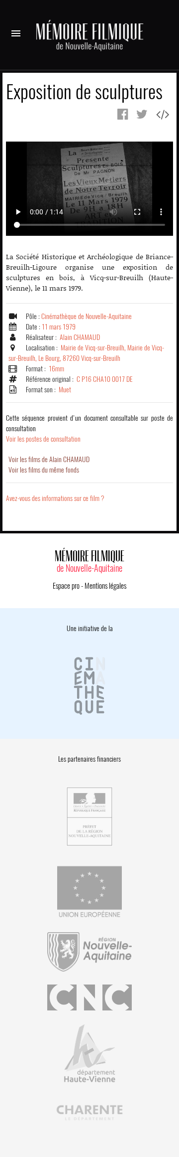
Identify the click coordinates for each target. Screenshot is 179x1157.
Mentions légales (105, 586)
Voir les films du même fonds (43, 470)
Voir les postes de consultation (89, 428)
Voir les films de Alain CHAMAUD (49, 459)
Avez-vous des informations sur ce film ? (55, 498)
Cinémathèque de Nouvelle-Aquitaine (86, 316)
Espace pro (66, 586)
